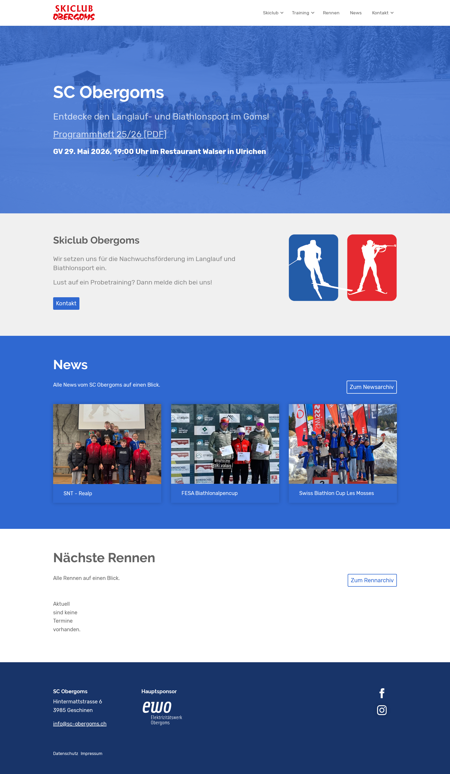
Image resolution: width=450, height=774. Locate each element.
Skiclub (270, 12)
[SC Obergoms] (114, 13)
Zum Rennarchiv (372, 580)
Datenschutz (65, 753)
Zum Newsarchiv (372, 387)
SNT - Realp (78, 493)
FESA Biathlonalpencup (210, 493)
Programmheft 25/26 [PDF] (110, 134)
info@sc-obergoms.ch (80, 724)
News (356, 12)
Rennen (331, 12)
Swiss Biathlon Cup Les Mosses (336, 493)
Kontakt (380, 12)
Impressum (91, 753)
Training (300, 12)
